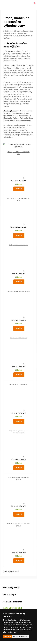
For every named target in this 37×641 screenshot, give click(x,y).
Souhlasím (7, 636)
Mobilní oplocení (9, 111)
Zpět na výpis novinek (11, 571)
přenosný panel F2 (17, 51)
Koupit (19, 189)
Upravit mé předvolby (20, 636)
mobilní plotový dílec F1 (19, 65)
